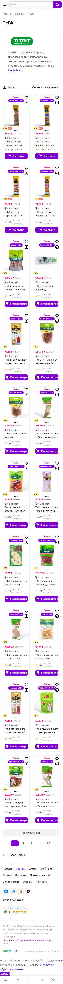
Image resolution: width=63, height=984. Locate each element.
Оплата (7, 875)
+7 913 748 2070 (13, 900)
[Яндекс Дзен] (28, 891)
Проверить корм (40, 875)
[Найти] (57, 4)
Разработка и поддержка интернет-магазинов (27, 940)
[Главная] (6, 980)
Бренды (20, 869)
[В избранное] (26, 97)
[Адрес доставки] (18, 980)
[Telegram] (13, 891)
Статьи (33, 869)
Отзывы (27, 881)
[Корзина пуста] (53, 980)
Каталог (7, 869)
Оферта (56, 951)
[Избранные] (41, 980)
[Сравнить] (26, 102)
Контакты (41, 881)
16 (48, 843)
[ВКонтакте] (6, 891)
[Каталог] (29, 980)
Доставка (20, 875)
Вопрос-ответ (11, 881)
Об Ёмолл (47, 869)
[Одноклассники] (20, 891)
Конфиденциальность (37, 951)
